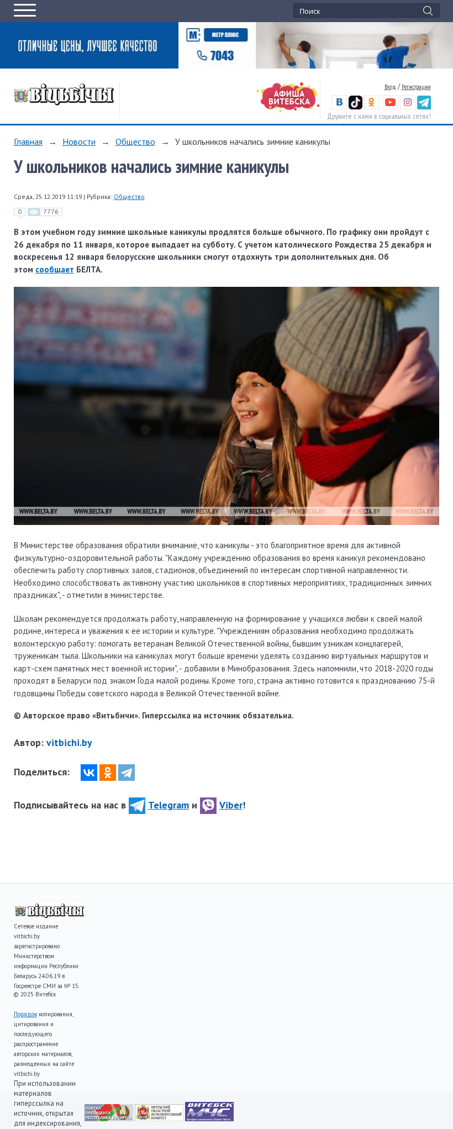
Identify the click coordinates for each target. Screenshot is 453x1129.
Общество (135, 141)
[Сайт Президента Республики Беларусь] (110, 1118)
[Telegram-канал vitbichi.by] (424, 107)
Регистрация (416, 86)
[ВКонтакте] (89, 772)
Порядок (25, 1014)
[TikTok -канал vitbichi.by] (355, 107)
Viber (231, 805)
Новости (79, 141)
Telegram (168, 805)
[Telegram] (126, 772)
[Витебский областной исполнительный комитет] (160, 1118)
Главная (28, 141)
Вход (390, 86)
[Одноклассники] (107, 772)
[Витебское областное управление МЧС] (209, 1118)
